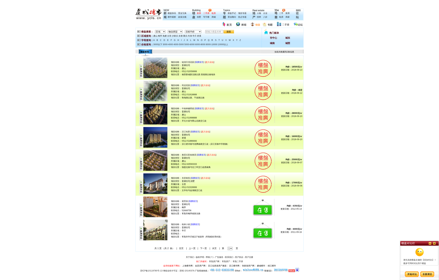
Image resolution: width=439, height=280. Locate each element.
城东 (287, 37)
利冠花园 (186, 85)
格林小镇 (186, 224)
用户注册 (249, 257)
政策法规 (182, 17)
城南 (272, 43)
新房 (199, 13)
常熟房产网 (214, 261)
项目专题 (242, 13)
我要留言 (199, 62)
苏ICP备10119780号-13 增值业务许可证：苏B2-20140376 (167, 271)
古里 (169, 36)
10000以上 (223, 44)
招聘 (259, 17)
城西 (287, 43)
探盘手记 (232, 13)
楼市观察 (172, 17)
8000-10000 (211, 44)
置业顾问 (232, 17)
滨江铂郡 (186, 131)
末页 (214, 248)
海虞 (165, 36)
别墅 (199, 17)
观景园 (185, 201)
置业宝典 (182, 13)
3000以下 (157, 44)
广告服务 (219, 257)
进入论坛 (209, 62)
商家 (288, 17)
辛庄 (194, 36)
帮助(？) (209, 257)
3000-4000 (168, 44)
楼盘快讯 (172, 13)
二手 (281, 13)
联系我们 (229, 257)
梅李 (160, 36)
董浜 (185, 36)
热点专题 (242, 17)
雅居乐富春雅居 (189, 155)
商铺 (214, 17)
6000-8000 (200, 44)
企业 (265, 13)
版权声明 (200, 257)
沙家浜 (175, 36)
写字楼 (206, 17)
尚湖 (190, 36)
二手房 (206, 13)
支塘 (181, 36)
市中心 (273, 37)
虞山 (155, 36)
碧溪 (199, 36)
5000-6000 (189, 44)
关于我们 (190, 257)
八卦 (265, 17)
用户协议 (239, 257)
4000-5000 (179, 44)
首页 (181, 248)
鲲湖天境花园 (188, 62)
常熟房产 (226, 261)
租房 (214, 13)
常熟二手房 (238, 261)
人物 (259, 13)
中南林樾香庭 (188, 108)
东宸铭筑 (186, 178)
